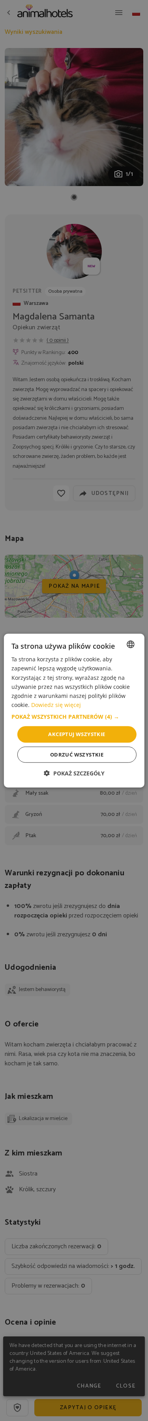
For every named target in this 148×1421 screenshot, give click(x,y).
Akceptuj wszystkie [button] (76, 734)
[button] (73, 716)
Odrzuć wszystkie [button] (76, 754)
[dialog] (74, 711)
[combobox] (131, 644)
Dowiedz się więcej (56, 705)
